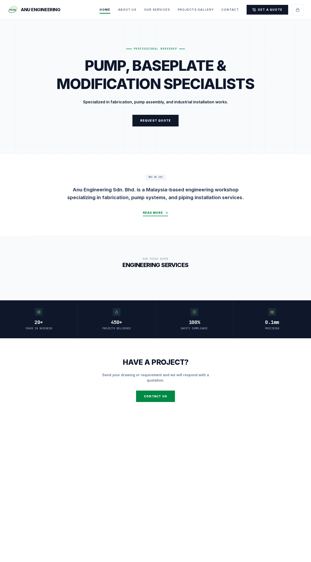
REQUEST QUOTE (155, 120)
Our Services (157, 9)
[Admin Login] (297, 9)
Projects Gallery (196, 9)
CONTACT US (155, 396)
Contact (230, 9)
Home (105, 9)
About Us (127, 9)
